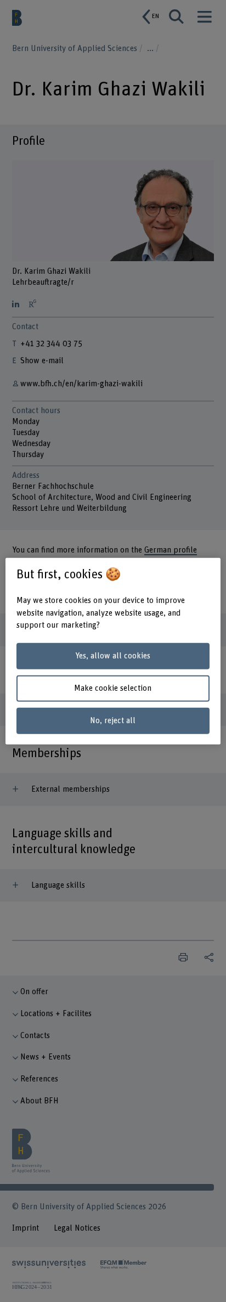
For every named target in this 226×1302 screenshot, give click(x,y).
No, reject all (112, 720)
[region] (112, 651)
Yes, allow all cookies (112, 656)
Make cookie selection (112, 688)
